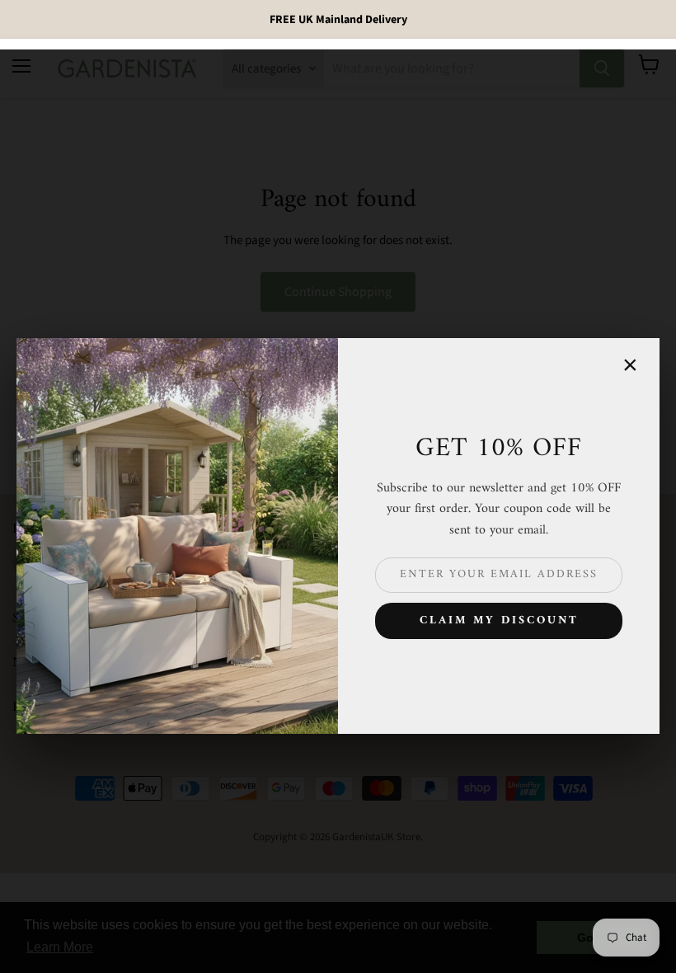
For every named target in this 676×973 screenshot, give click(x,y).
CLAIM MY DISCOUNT (499, 620)
